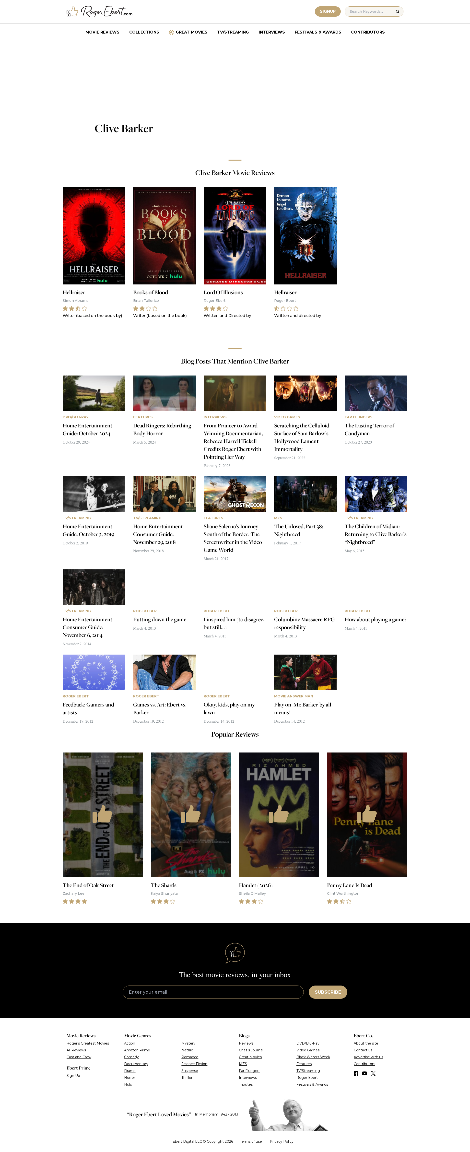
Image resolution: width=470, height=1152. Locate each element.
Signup (328, 11)
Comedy (131, 1057)
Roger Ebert (307, 1077)
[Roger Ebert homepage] (100, 11)
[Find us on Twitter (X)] (373, 1073)
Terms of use (251, 1141)
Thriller (186, 1077)
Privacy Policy (282, 1141)
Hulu (128, 1084)
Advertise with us (368, 1057)
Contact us (363, 1050)
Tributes (246, 1084)
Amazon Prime (137, 1050)
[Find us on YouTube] (364, 1073)
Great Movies (191, 32)
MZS (243, 1064)
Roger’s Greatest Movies (88, 1043)
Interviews (272, 32)
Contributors (368, 32)
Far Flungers (249, 1071)
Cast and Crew (79, 1057)
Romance (189, 1057)
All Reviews (76, 1050)
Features (304, 1064)
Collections (144, 32)
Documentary (136, 1064)
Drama (130, 1071)
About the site (366, 1043)
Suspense (189, 1071)
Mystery (188, 1043)
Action (129, 1043)
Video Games (307, 1050)
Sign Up (73, 1075)
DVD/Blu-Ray (307, 1043)
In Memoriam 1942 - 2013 (216, 1114)
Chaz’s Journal (251, 1050)
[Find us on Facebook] (356, 1073)
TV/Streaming (233, 32)
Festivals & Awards (318, 32)
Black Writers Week (313, 1057)
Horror (129, 1077)
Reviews (246, 1043)
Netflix (187, 1050)
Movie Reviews (102, 32)
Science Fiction (194, 1064)
